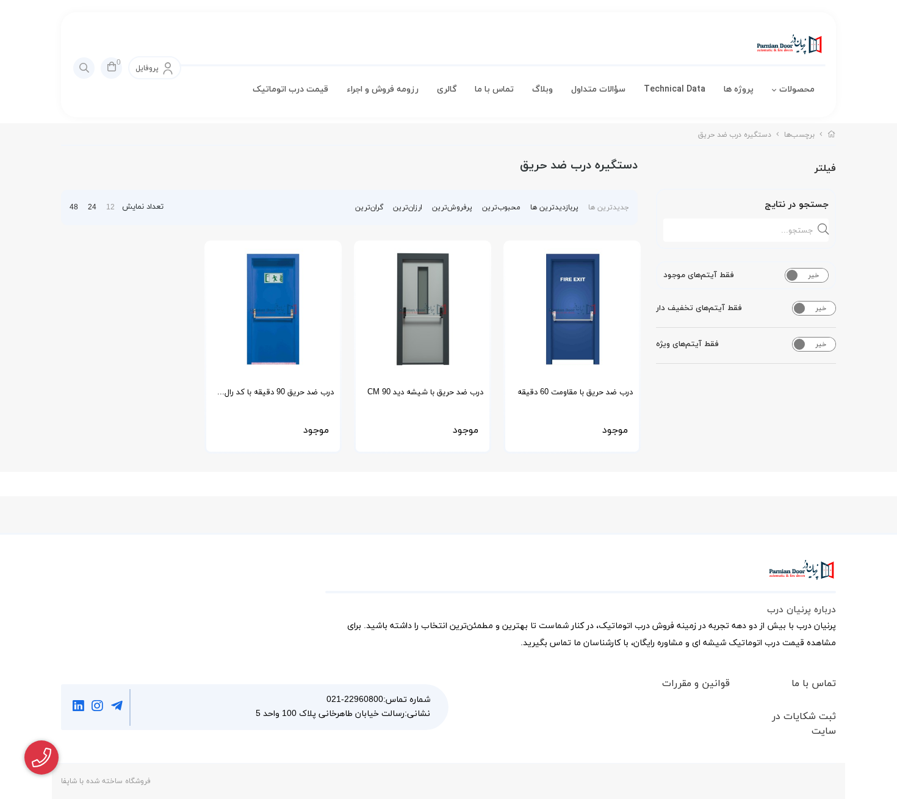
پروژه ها (739, 89)
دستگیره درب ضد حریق (734, 135)
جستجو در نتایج (797, 204)
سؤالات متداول (598, 89)
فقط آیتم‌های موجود (698, 275)
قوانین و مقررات (696, 683)
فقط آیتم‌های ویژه (687, 344)
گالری (446, 89)
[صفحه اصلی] (831, 135)
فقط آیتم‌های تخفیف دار (699, 308)
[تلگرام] (117, 707)
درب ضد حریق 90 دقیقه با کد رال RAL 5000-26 (279, 396)
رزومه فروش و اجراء (383, 89)
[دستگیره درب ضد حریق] (580, 576)
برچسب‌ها (799, 135)
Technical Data (674, 89)
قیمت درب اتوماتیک (290, 89)
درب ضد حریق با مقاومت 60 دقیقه (575, 392)
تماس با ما (494, 89)
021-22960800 (354, 700)
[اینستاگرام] (98, 707)
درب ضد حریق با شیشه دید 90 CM (425, 392)
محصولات (797, 89)
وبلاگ (542, 89)
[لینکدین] (78, 707)
